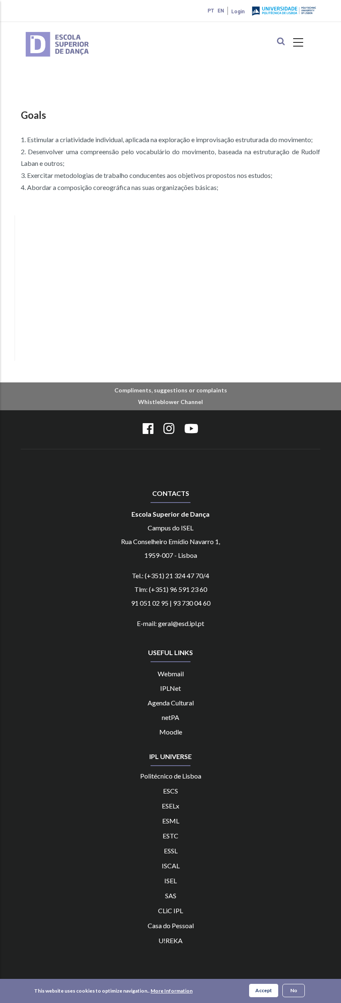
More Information (172, 991)
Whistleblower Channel (170, 401)
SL (174, 851)
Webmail (171, 674)
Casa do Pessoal (171, 925)
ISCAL (171, 866)
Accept (263, 990)
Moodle (170, 732)
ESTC (170, 836)
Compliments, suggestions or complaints (170, 390)
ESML (170, 821)
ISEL (170, 881)
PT (211, 11)
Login (238, 12)
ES (167, 851)
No (293, 990)
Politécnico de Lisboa (170, 776)
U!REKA (170, 940)
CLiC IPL (170, 910)
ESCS (170, 791)
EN (220, 11)
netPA (170, 717)
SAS (170, 895)
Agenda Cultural (171, 703)
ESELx (170, 806)
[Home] (69, 33)
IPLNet (170, 688)
